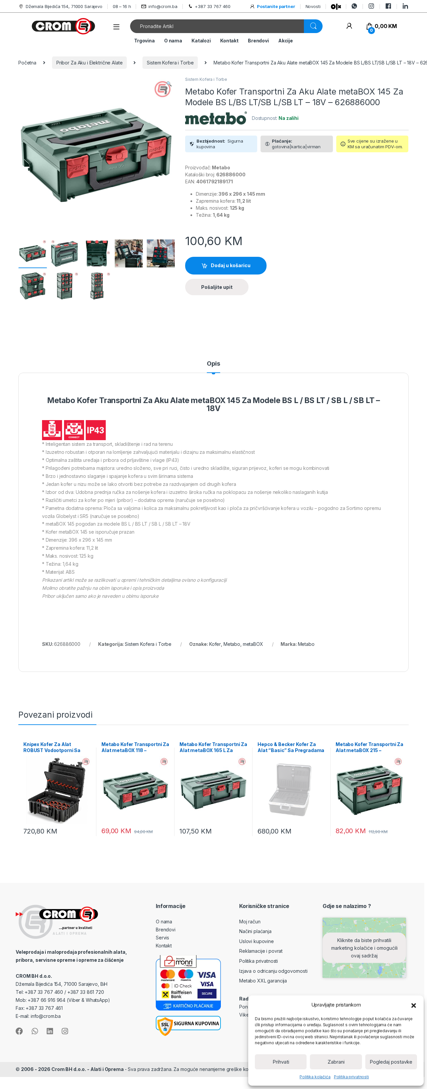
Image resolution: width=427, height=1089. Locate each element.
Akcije (285, 40)
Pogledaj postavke (391, 1062)
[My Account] (349, 26)
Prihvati (281, 1062)
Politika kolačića (315, 1076)
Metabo (232, 644)
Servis (162, 937)
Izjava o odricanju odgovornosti (273, 971)
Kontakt (229, 40)
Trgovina (144, 40)
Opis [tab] (213, 364)
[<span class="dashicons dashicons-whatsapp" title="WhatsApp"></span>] (354, 6)
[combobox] (217, 26)
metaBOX (253, 644)
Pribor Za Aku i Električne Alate (89, 62)
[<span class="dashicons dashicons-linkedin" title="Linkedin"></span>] (405, 6)
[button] (413, 1005)
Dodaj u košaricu (231, 265)
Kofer (215, 644)
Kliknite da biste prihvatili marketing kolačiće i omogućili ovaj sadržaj (364, 947)
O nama (173, 40)
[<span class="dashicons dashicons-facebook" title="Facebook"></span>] (388, 6)
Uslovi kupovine (256, 941)
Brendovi (258, 40)
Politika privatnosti (351, 1076)
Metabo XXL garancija (263, 980)
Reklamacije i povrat (261, 951)
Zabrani (336, 1062)
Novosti (313, 6)
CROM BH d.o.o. (34, 976)
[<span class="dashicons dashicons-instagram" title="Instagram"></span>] (371, 6)
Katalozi (201, 40)
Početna (27, 62)
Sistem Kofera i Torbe (170, 62)
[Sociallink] (19, 1031)
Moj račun (250, 921)
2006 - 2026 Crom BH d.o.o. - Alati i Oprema (73, 1069)
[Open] (116, 27)
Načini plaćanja (255, 931)
